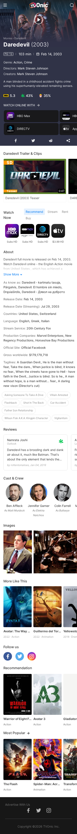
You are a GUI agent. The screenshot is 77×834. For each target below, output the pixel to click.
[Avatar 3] (47, 694)
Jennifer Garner (38, 506)
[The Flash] (17, 759)
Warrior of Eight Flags (17, 719)
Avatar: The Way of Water (17, 631)
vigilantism (60, 418)
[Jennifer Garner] (38, 492)
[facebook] (7, 659)
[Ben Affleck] (14, 492)
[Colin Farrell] (62, 492)
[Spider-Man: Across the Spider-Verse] (47, 759)
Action (17, 62)
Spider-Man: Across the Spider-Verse (47, 784)
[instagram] (31, 659)
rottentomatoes (20, 465)
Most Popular (14, 733)
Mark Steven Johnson (33, 68)
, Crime (27, 62)
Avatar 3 (39, 719)
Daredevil (20, 38)
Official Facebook (33, 347)
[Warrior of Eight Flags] (17, 694)
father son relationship (18, 410)
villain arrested (59, 395)
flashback (10, 402)
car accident (58, 402)
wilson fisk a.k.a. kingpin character (26, 418)
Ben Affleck (14, 506)
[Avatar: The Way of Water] (17, 606)
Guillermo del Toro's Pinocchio (47, 631)
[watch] (38, 19)
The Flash (10, 784)
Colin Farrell (62, 506)
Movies (7, 38)
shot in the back (33, 402)
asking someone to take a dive (23, 395)
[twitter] (19, 659)
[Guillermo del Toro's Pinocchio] (47, 606)
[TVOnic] (38, 5)
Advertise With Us (17, 804)
